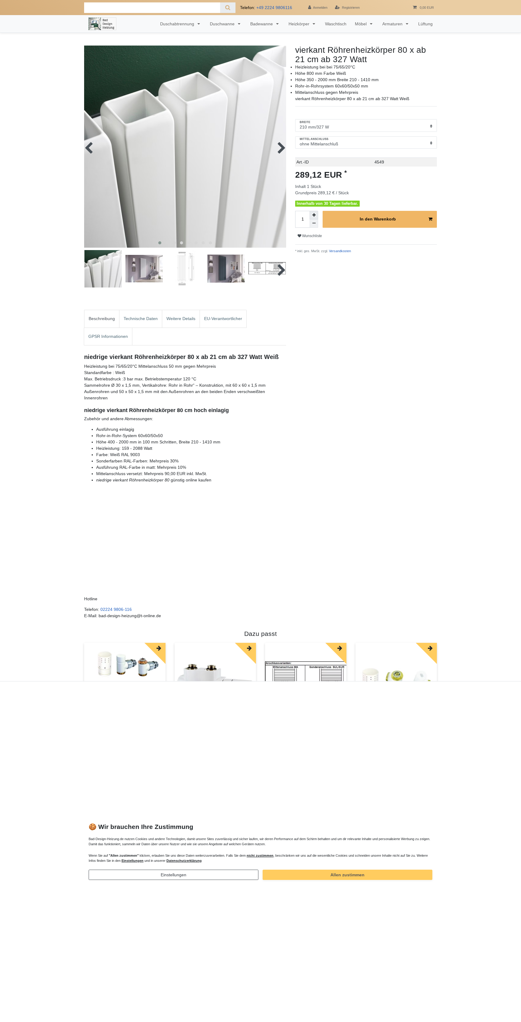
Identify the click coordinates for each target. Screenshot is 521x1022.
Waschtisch (335, 23)
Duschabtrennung (177, 23)
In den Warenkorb (378, 219)
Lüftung (425, 23)
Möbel (361, 23)
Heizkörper (300, 23)
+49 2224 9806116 (274, 7)
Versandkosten (339, 251)
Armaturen (393, 23)
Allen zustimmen (347, 874)
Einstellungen (173, 874)
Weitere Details (180, 318)
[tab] (101, 319)
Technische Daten (141, 318)
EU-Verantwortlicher (223, 318)
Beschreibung (102, 318)
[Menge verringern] (314, 223)
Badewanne (262, 23)
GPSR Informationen (108, 336)
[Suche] (227, 7)
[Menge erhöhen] (314, 215)
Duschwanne (223, 23)
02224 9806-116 (116, 609)
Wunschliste (311, 236)
